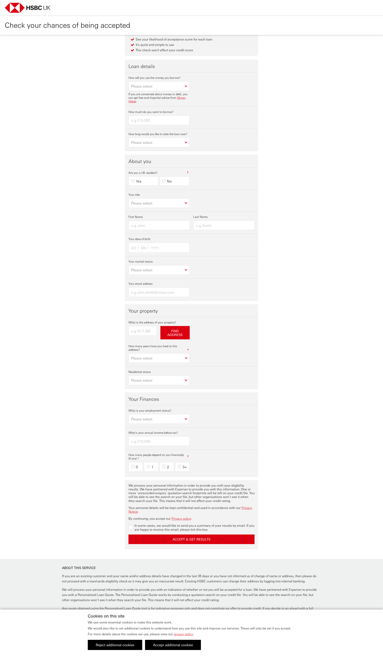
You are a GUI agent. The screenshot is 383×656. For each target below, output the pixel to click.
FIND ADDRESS (175, 333)
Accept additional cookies (173, 645)
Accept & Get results (191, 539)
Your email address (140, 283)
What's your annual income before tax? (153, 432)
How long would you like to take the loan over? (157, 134)
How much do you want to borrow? (150, 112)
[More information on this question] (188, 172)
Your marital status (140, 261)
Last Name (200, 216)
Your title (134, 194)
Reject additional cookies (115, 645)
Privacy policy (181, 518)
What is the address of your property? (152, 322)
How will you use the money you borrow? (154, 77)
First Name (135, 216)
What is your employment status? (149, 410)
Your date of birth (139, 239)
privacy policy (183, 634)
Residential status (139, 371)
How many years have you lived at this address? (152, 347)
